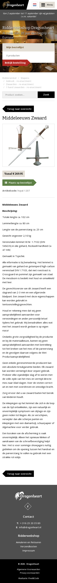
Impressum (28, 550)
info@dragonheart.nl (30, 527)
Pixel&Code (33, 578)
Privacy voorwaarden (30, 572)
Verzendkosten (28, 546)
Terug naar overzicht (19, 108)
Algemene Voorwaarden (28, 569)
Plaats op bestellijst (20, 182)
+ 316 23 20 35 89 (30, 523)
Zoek (46, 94)
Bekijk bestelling (15, 62)
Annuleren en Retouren (28, 542)
